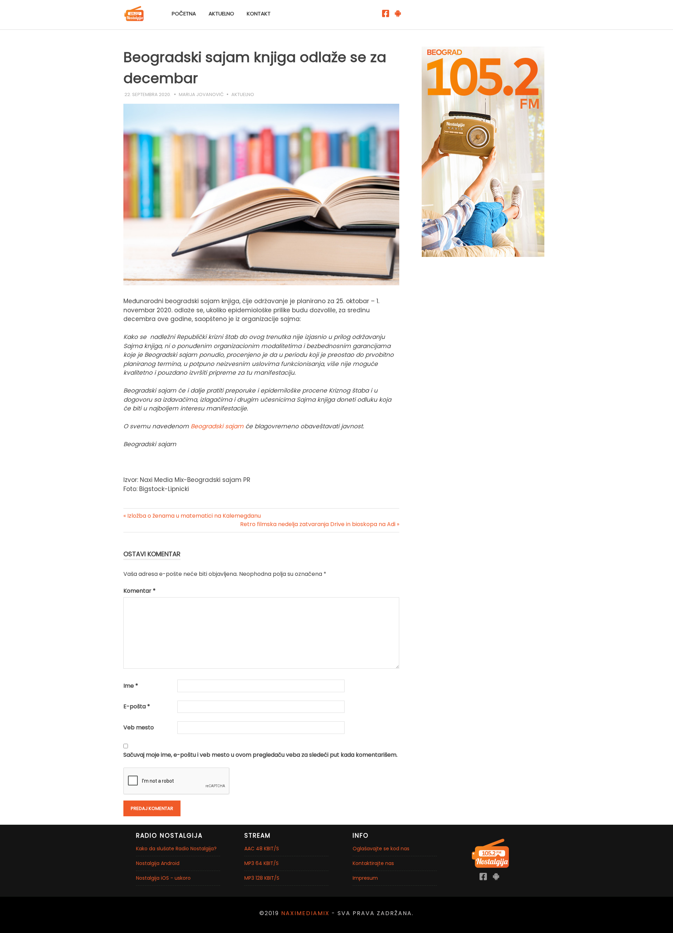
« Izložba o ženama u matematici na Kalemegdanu (192, 516)
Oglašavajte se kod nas (381, 848)
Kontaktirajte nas (373, 863)
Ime (130, 686)
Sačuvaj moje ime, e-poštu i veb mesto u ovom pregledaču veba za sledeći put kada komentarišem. (260, 755)
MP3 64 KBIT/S (261, 863)
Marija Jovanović (201, 94)
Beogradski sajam (218, 426)
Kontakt (259, 13)
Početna (184, 13)
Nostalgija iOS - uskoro (163, 877)
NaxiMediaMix (305, 913)
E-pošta (136, 706)
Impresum (365, 877)
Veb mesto (138, 727)
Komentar (139, 591)
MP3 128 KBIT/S (261, 877)
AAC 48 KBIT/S (261, 848)
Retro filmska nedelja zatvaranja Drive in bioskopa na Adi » (319, 524)
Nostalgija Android (157, 863)
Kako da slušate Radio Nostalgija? (176, 848)
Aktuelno (221, 13)
